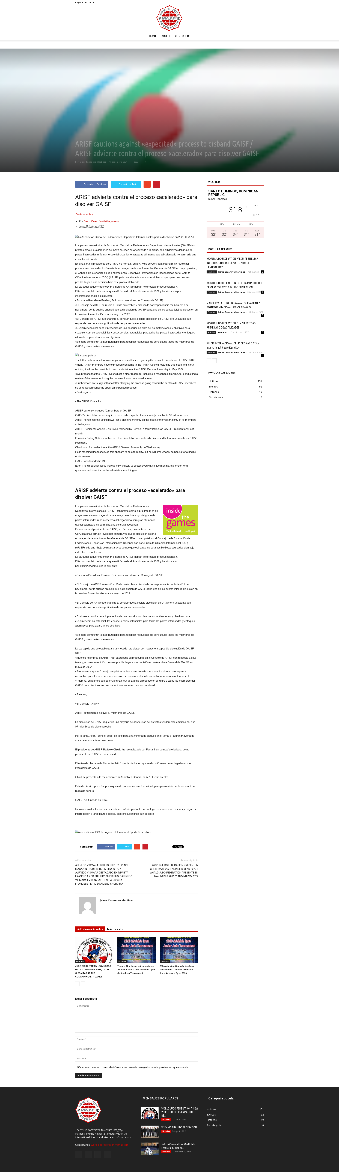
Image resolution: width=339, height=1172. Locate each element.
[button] (259, 36)
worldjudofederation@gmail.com (110, 1144)
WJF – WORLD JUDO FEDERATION (179, 1127)
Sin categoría (216, 397)
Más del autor (115, 929)
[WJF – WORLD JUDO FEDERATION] (150, 1132)
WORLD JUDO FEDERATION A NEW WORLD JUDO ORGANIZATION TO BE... (179, 1112)
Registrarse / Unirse (84, 2)
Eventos (213, 386)
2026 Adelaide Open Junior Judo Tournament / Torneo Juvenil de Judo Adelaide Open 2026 (177, 969)
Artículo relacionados (90, 929)
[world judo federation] (169, 18)
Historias (214, 391)
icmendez (223, 332)
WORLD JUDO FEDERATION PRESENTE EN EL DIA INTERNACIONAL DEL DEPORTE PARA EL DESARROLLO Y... (232, 263)
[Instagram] (249, 2)
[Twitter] (255, 2)
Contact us (182, 36)
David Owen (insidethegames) (101, 221)
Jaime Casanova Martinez (92, 161)
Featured (80, 961)
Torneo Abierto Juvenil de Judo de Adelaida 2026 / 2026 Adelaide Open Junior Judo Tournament (136, 969)
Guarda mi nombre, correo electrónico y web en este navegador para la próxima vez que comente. (133, 1067)
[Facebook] (243, 2)
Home (153, 36)
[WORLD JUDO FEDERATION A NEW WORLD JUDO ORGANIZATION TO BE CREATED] (150, 1113)
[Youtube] (261, 2)
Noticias (211, 332)
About (166, 36)
